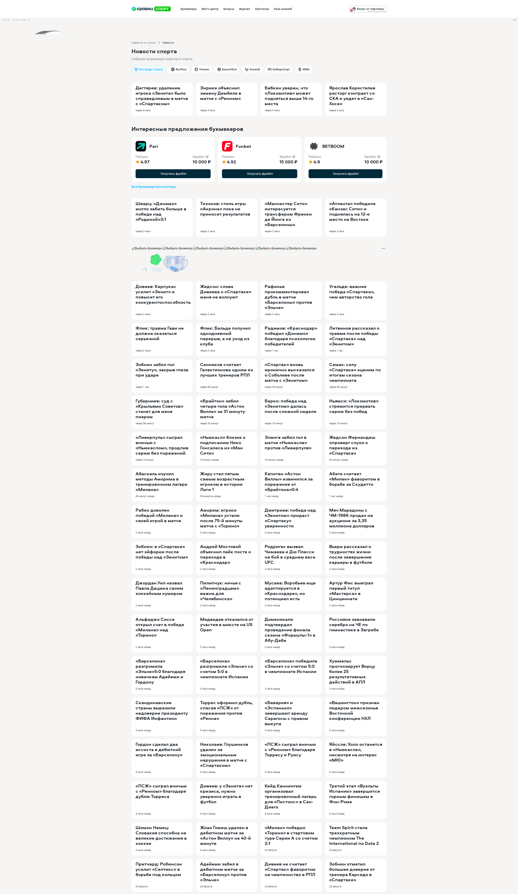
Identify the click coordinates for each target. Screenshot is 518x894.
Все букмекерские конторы (154, 186)
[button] (173, 159)
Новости (168, 42)
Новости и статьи (144, 42)
